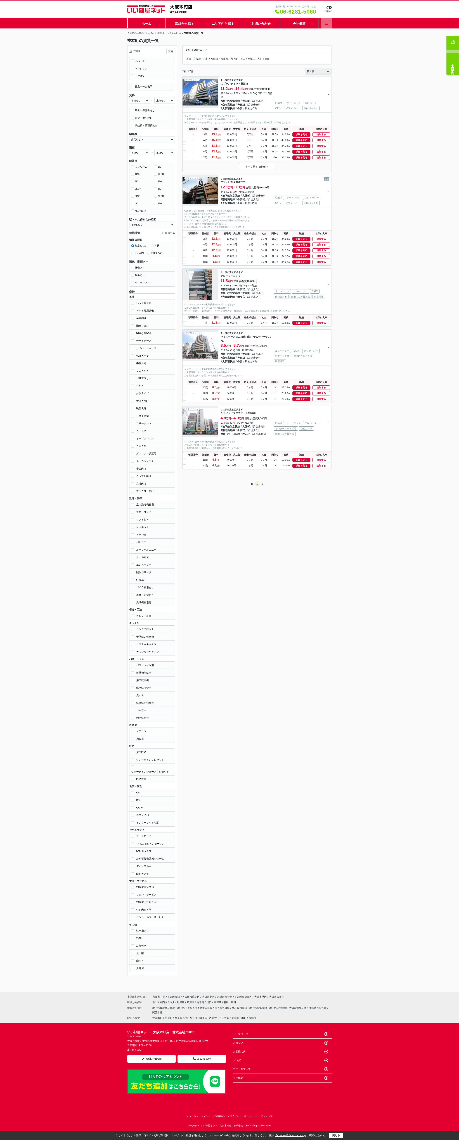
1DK (137, 174)
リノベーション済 (146, 348)
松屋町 (168, 1018)
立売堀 (197, 58)
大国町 (246, 100)
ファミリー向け (145, 491)
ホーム (146, 23)
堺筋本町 (157, 1018)
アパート (140, 60)
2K (136, 181)
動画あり (140, 275)
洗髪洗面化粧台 (145, 702)
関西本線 (157, 1012)
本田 (188, 58)
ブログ (237, 1060)
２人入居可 (142, 370)
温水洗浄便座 (143, 687)
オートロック (143, 836)
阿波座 (203, 1018)
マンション (141, 68)
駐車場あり (142, 930)
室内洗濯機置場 (145, 504)
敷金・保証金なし (145, 110)
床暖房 (140, 738)
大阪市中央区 (159, 996)
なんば (246, 434)
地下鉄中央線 (185, 1007)
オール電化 (142, 557)
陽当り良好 (142, 325)
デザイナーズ (143, 340)
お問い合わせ (261, 23)
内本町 (234, 58)
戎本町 (239, 80)
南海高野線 (228, 104)
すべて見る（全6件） (257, 166)
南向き (140, 960)
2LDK (138, 188)
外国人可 (141, 446)
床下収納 (141, 752)
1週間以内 (156, 252)
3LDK (161, 196)
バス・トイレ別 (145, 665)
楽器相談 (141, 318)
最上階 (140, 953)
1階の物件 (142, 945)
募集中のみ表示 (143, 86)
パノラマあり (142, 282)
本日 (157, 245)
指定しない (141, 245)
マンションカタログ (199, 1116)
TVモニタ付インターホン (150, 843)
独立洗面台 (142, 717)
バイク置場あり (145, 587)
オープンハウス (145, 438)
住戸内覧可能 (143, 909)
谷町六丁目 (215, 1018)
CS (138, 792)
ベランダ (141, 534)
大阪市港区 (260, 996)
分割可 (140, 385)
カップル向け (143, 476)
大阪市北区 (208, 996)
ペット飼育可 (143, 303)
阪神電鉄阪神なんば (315, 1007)
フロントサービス (146, 894)
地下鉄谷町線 (222, 1007)
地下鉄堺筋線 (240, 1007)
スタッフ (238, 1042)
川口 (242, 58)
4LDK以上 (140, 210)
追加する (321, 134)
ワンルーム (141, 166)
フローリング (143, 512)
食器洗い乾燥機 (145, 636)
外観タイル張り (145, 615)
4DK (160, 203)
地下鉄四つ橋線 (278, 1007)
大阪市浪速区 (229, 80)
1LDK (161, 174)
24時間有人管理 (145, 887)
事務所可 (141, 363)
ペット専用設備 (145, 310)
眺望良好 (141, 408)
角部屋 (140, 968)
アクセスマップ (242, 1069)
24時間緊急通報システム (150, 858)
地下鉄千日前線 (231, 434)
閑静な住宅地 (143, 333)
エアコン (141, 731)
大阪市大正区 (276, 996)
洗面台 (140, 695)
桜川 (205, 58)
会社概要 (299, 23)
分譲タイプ (142, 393)
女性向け (141, 483)
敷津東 (214, 58)
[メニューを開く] (326, 23)
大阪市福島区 (244, 996)
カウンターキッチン (147, 651)
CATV (139, 807)
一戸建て (140, 76)
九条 (226, 1018)
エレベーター (143, 564)
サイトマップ (265, 1116)
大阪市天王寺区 (226, 996)
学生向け (141, 468)
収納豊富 (141, 779)
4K (136, 203)
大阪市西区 (176, 996)
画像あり (140, 267)
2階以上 (140, 938)
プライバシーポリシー (241, 1116)
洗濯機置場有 (143, 602)
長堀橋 (252, 1018)
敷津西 (224, 58)
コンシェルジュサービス (150, 917)
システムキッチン (146, 644)
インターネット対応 (147, 822)
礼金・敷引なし (143, 117)
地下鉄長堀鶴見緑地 (164, 1007)
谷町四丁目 (190, 1018)
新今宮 (241, 296)
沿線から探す (184, 23)
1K (159, 166)
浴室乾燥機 (142, 680)
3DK (137, 196)
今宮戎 (241, 104)
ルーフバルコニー (146, 549)
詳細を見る (301, 134)
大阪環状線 (228, 108)
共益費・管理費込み (146, 125)
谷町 (259, 58)
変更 (170, 51)
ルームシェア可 (145, 461)
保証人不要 (142, 355)
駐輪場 (140, 579)
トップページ (240, 1034)
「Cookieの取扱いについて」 (289, 1135)
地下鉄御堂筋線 (231, 100)
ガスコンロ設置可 (146, 453)
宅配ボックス (143, 851)
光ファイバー (143, 815)
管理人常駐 (142, 400)
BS (137, 800)
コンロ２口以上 (145, 629)
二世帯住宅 (142, 415)
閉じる (336, 1135)
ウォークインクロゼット (150, 759)
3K (159, 188)
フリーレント (143, 423)
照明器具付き (143, 572)
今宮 (239, 108)
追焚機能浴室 (143, 672)
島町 (267, 58)
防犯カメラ (142, 873)
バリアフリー (143, 378)
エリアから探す (223, 23)
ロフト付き (142, 519)
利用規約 (220, 1116)
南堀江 (251, 58)
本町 (243, 1018)
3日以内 (139, 252)
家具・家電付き (145, 594)
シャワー (141, 710)
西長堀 (178, 1018)
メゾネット (142, 527)
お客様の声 (239, 1051)
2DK (160, 181)
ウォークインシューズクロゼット (150, 771)
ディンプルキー (145, 866)
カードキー (142, 430)
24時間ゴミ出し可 (146, 902)
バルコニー (142, 542)
